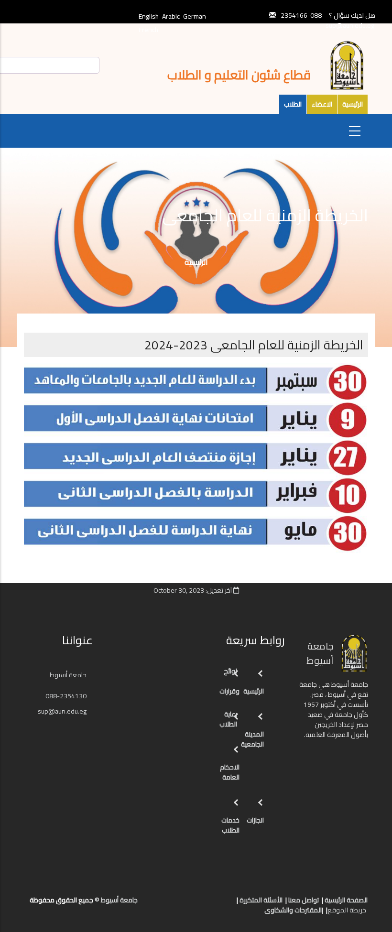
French (148, 29)
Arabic (171, 16)
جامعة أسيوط (69, 675)
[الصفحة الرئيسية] (218, 904)
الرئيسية (352, 104)
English (149, 16)
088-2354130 (66, 696)
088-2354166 (301, 15)
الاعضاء (322, 104)
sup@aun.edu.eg (350, 25)
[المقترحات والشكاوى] (189, 904)
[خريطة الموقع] (180, 904)
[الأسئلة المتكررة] (199, 904)
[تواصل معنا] (208, 904)
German (194, 16)
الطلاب (293, 104)
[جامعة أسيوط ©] (229, 904)
